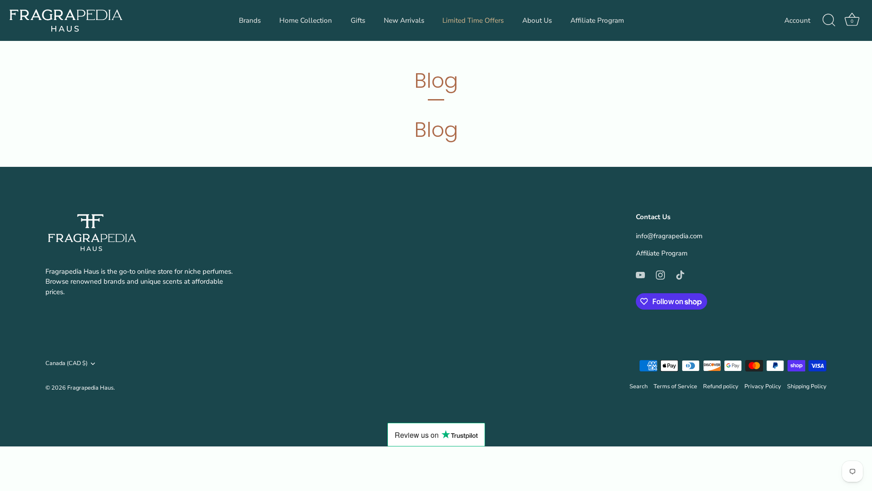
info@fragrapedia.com (669, 235)
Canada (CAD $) (66, 363)
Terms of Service (675, 386)
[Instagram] (660, 274)
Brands (250, 20)
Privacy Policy (762, 386)
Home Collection (305, 20)
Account (797, 20)
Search (638, 386)
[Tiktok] (680, 274)
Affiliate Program (597, 20)
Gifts (358, 20)
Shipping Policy (807, 386)
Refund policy (720, 386)
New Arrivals (404, 20)
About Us (537, 20)
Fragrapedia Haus (90, 388)
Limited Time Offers (473, 20)
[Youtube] (640, 274)
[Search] (829, 20)
